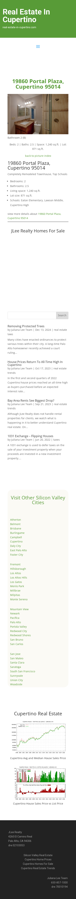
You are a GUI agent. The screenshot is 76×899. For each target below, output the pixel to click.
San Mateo (16, 658)
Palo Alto (15, 622)
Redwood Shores (20, 635)
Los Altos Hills (18, 577)
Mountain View (19, 609)
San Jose (15, 654)
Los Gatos (16, 582)
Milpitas (15, 595)
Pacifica (14, 618)
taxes (56, 439)
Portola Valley (18, 626)
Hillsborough (18, 568)
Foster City (16, 554)
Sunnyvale (16, 675)
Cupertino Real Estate (38, 713)
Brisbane (15, 528)
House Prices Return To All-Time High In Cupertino (35, 363)
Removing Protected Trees (26, 326)
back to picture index (38, 155)
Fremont (15, 564)
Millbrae (15, 590)
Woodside (16, 684)
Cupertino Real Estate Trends (38, 868)
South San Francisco (22, 671)
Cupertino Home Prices (38, 859)
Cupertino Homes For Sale (38, 863)
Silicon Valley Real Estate (38, 855)
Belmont (15, 524)
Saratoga (15, 667)
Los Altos (15, 573)
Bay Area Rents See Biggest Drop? (31, 400)
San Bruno (16, 639)
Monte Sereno (18, 599)
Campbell (16, 537)
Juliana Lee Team (21, 329)
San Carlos (16, 644)
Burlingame (17, 533)
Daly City (15, 546)
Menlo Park (17, 586)
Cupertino (16, 541)
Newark (15, 613)
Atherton (15, 519)
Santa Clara (17, 662)
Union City (16, 680)
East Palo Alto (18, 550)
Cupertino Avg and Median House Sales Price (38, 758)
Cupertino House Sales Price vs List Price (38, 803)
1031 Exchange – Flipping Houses (30, 436)
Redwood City (18, 631)
